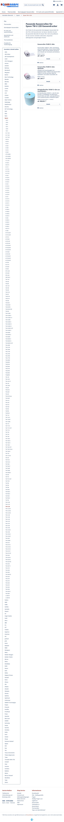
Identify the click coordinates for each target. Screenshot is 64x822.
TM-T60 (7, 474)
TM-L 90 (7, 383)
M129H (7, 269)
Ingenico (7, 632)
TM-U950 (8, 593)
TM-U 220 (8, 506)
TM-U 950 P (8, 536)
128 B (7, 122)
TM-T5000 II (8, 472)
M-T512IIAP (8, 235)
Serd (6, 734)
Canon (6, 88)
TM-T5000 (8, 470)
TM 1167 (7, 279)
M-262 (7, 218)
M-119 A (7, 169)
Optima (7, 695)
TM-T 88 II (8, 438)
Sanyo (6, 725)
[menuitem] (34, 5)
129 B (7, 128)
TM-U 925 (8, 525)
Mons (6, 661)
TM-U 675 (8, 523)
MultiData (7, 664)
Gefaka (6, 607)
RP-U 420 (8, 271)
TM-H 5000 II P (9, 317)
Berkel (6, 75)
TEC (6, 750)
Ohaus (6, 682)
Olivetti (7, 689)
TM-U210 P (8, 551)
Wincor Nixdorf (9, 775)
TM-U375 (8, 580)
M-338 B (7, 224)
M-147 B (7, 201)
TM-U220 (8, 555)
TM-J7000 (8, 366)
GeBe (6, 604)
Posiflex (7, 709)
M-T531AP (8, 254)
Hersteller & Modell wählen (11, 49)
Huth (6, 618)
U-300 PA (8, 595)
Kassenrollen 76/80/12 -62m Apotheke (46, 67)
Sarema (7, 727)
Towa (6, 757)
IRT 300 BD (8, 154)
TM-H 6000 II (8, 322)
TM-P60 (7, 411)
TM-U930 (8, 589)
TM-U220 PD (8, 561)
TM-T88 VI (8, 498)
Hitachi (6, 611)
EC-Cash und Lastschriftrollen (8, 31)
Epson (6, 118)
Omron (6, 693)
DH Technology (9, 109)
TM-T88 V (8, 496)
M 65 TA (7, 165)
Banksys (7, 68)
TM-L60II (7, 392)
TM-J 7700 (8, 358)
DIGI (6, 111)
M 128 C (7, 162)
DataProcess (8, 104)
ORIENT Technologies (10, 702)
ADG (6, 52)
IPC (5, 636)
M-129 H (7, 194)
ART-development (9, 56)
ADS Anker (7, 54)
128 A (7, 120)
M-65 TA (7, 228)
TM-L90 (7, 394)
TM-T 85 (7, 434)
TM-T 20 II (8, 417)
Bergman (7, 72)
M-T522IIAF (8, 245)
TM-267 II (8, 298)
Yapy (6, 780)
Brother (7, 86)
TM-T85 (7, 485)
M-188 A (7, 209)
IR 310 (7, 143)
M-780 (7, 230)
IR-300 (7, 148)
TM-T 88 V (8, 445)
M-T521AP (8, 243)
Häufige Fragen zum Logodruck (37, 799)
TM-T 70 (7, 423)
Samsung (7, 723)
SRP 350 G (8, 277)
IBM (6, 623)
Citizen (6, 95)
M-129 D (7, 192)
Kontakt (19, 793)
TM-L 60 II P (8, 381)
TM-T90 (7, 500)
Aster (6, 59)
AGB (18, 802)
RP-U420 (7, 273)
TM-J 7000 (8, 349)
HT (5, 613)
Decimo (7, 106)
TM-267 (7, 294)
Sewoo (6, 737)
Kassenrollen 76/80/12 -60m (46, 44)
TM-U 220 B (8, 510)
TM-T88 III (8, 491)
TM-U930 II (8, 591)
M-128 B (7, 179)
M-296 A (7, 220)
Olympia (7, 691)
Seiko (6, 732)
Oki (6, 684)
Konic (6, 643)
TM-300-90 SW (9, 309)
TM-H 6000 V (8, 330)
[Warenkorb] (61, 5)
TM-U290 (8, 570)
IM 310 (7, 139)
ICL (5, 625)
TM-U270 (8, 568)
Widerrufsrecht (21, 799)
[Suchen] (42, 5)
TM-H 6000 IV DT (9, 328)
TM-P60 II (8, 413)
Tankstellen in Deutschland (35, 805)
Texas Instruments (10, 752)
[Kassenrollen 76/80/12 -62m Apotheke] (29, 76)
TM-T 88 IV (8, 443)
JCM (6, 641)
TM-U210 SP (8, 553)
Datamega (7, 102)
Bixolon (7, 79)
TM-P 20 (7, 404)
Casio (6, 90)
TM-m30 (7, 402)
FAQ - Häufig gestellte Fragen (37, 796)
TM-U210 (8, 542)
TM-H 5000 (8, 313)
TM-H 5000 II (8, 315)
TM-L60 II (8, 389)
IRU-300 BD (8, 158)
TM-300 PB (8, 307)
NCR (6, 670)
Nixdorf (7, 677)
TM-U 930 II (8, 530)
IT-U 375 (7, 160)
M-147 (7, 196)
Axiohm (7, 65)
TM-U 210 (8, 504)
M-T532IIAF (8, 256)
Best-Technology (9, 77)
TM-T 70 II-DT (9, 428)
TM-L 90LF (8, 385)
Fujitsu (6, 600)
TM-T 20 (7, 415)
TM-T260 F (8, 466)
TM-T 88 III (8, 440)
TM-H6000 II (8, 339)
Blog (5, 21)
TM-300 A (8, 302)
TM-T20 (7, 457)
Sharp (6, 739)
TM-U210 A (8, 544)
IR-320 (7, 152)
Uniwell (7, 762)
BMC (6, 84)
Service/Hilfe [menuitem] (58, 1)
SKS (6, 746)
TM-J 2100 (8, 347)
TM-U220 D (8, 559)
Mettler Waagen (9, 654)
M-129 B (7, 188)
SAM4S (6, 721)
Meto (6, 652)
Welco (6, 773)
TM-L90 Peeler (9, 396)
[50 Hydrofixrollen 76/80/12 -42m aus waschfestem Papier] (29, 99)
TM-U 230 (8, 515)
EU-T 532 (8, 137)
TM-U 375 (8, 521)
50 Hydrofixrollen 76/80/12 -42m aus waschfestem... (49, 90)
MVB (6, 666)
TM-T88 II (8, 489)
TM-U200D (8, 540)
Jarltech (7, 638)
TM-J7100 (8, 368)
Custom (7, 97)
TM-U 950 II (8, 534)
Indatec (7, 629)
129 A (7, 126)
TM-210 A (8, 292)
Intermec (7, 634)
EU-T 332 (8, 133)
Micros (6, 659)
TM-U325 (8, 576)
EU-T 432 (8, 135)
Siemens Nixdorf (9, 741)
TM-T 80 (7, 432)
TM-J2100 (8, 364)
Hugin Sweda (8, 616)
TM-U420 (8, 583)
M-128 (7, 175)
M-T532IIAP (8, 258)
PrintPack (7, 711)
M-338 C (7, 226)
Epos (6, 116)
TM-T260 (7, 464)
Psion (6, 714)
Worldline (7, 778)
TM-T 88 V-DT (8, 447)
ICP (5, 627)
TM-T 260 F (8, 419)
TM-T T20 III (8, 455)
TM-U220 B (8, 557)
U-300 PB (8, 597)
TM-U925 (8, 587)
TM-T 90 (7, 453)
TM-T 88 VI (8, 451)
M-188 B (7, 211)
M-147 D (7, 205)
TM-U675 (8, 585)
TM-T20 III (8, 462)
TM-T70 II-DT (8, 479)
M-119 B (7, 171)
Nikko (6, 673)
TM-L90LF (8, 398)
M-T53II (7, 262)
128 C (7, 124)
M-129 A (7, 186)
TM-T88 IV (8, 493)
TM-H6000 (8, 336)
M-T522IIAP (8, 247)
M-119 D (7, 173)
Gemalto (7, 609)
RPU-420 (7, 275)
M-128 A (7, 177)
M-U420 (7, 266)
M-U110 (7, 264)
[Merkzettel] (53, 5)
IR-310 (7, 150)
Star (6, 748)
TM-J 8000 (8, 360)
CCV (6, 93)
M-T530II (8, 252)
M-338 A (7, 222)
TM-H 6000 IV (8, 326)
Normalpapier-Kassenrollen (11, 27)
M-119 (7, 167)
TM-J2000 (8, 362)
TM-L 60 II (8, 379)
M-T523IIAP (8, 249)
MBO (6, 648)
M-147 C (7, 203)
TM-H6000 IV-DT (9, 343)
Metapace (7, 650)
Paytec (6, 705)
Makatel (7, 645)
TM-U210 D (8, 549)
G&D (6, 602)
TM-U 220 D (8, 513)
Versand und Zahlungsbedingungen (23, 796)
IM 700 (7, 141)
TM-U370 (8, 578)
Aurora (6, 63)
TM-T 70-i (8, 430)
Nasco (6, 668)
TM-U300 (8, 572)
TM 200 (7, 283)
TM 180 (7, 281)
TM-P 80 (7, 406)
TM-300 (7, 300)
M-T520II (8, 239)
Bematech (7, 70)
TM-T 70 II (8, 426)
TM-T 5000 (8, 421)
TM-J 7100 (8, 351)
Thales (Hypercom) (9, 755)
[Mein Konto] (57, 5)
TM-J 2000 (8, 345)
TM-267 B (8, 296)
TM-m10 (7, 400)
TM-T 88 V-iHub (9, 449)
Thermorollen (7, 24)
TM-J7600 (8, 373)
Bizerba (7, 81)
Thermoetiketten (8, 40)
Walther (7, 771)
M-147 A (7, 198)
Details (48, 59)
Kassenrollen (35, 802)
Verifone (7, 768)
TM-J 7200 (8, 353)
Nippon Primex (9, 675)
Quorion (7, 716)
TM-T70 (7, 476)
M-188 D (7, 213)
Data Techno (8, 100)
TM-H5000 (8, 332)
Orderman (7, 700)
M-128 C (7, 182)
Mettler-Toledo (8, 657)
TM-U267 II (8, 566)
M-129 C (7, 190)
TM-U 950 (8, 532)
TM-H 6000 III (9, 324)
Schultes (7, 730)
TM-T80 (7, 483)
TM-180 (7, 288)
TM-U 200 (8, 502)
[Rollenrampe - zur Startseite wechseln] (9, 6)
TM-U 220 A (8, 508)
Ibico (6, 620)
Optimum (7, 698)
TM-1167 (7, 285)
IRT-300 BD (8, 156)
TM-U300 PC (8, 574)
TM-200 (7, 290)
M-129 (7, 184)
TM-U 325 (8, 519)
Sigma (6, 743)
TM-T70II (8, 481)
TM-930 (7, 311)
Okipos (6, 686)
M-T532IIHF (8, 260)
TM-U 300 (8, 517)
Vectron (7, 766)
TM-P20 (7, 409)
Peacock (7, 707)
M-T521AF (8, 241)
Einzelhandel (35, 793)
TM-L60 (7, 387)
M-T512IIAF (8, 232)
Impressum (20, 804)
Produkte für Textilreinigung (8, 43)
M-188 (7, 207)
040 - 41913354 (7, 801)
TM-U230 (8, 564)
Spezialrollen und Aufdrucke (8, 36)
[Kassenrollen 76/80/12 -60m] (29, 53)
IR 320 (7, 145)
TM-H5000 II (8, 334)
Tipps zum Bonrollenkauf (38, 810)
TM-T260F (8, 468)
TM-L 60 (7, 377)
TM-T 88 (7, 436)
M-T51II (7, 237)
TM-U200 (8, 538)
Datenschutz (20, 800)
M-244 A (7, 215)
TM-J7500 (8, 370)
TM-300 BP (8, 305)
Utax (6, 764)
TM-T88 (7, 487)
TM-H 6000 (8, 319)
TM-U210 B (8, 547)
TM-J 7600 (8, 356)
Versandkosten (29, 815)
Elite (6, 113)
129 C (7, 131)
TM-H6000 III (8, 341)
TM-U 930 (8, 527)
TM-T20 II (8, 460)
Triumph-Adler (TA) (10, 759)
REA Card (7, 718)
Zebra (6, 782)
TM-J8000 (8, 375)
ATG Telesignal (8, 61)
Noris (6, 680)
